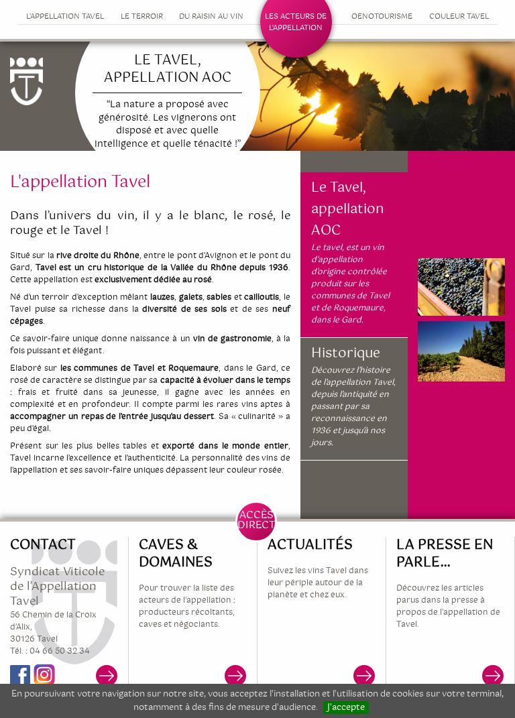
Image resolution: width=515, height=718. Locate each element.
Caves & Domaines (176, 554)
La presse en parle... (444, 554)
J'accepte (346, 708)
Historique (345, 354)
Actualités (310, 545)
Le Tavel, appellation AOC (347, 210)
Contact (43, 545)
